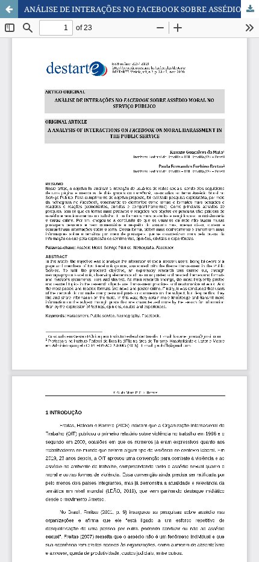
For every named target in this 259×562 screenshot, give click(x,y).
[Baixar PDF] (250, 9)
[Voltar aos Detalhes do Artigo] (9, 9)
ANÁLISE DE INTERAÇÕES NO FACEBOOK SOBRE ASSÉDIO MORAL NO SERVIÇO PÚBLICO (141, 9)
